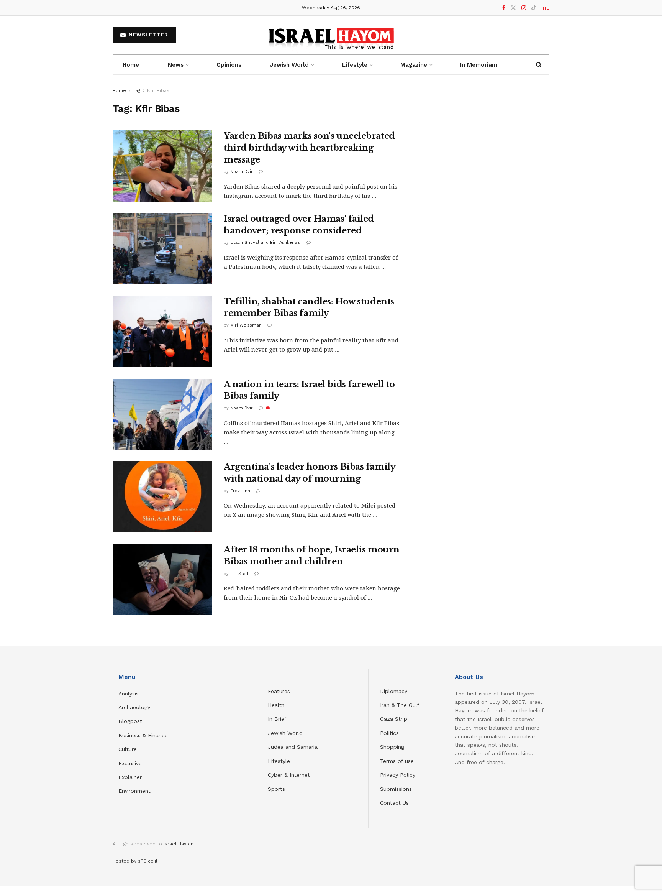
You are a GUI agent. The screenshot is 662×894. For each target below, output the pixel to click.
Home (131, 64)
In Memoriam (478, 64)
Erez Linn (240, 490)
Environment (134, 791)
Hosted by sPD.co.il (135, 861)
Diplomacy (394, 691)
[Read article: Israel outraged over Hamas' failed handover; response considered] (162, 248)
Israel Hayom (178, 843)
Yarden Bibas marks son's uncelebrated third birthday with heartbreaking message (309, 148)
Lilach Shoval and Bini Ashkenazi (265, 242)
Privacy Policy (397, 775)
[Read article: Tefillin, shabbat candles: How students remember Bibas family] (162, 331)
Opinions (228, 64)
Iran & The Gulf (399, 705)
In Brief (277, 719)
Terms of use (397, 761)
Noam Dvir (241, 171)
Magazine (413, 64)
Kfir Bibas (158, 90)
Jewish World (285, 733)
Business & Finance (143, 735)
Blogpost (130, 721)
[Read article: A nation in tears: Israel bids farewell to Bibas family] (162, 414)
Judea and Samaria (293, 747)
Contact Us (394, 803)
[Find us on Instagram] (523, 8)
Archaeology (134, 707)
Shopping (392, 747)
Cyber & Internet (289, 775)
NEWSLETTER (147, 35)
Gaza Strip (393, 719)
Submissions (396, 789)
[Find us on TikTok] (533, 8)
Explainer (130, 777)
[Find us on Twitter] (513, 8)
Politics (389, 733)
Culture (127, 749)
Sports (276, 789)
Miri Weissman (246, 325)
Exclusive (130, 763)
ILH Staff (239, 573)
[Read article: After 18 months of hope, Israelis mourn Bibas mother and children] (162, 579)
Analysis (129, 693)
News (176, 64)
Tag (136, 90)
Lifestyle (279, 761)
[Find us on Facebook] (503, 8)
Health (276, 705)
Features (279, 691)
